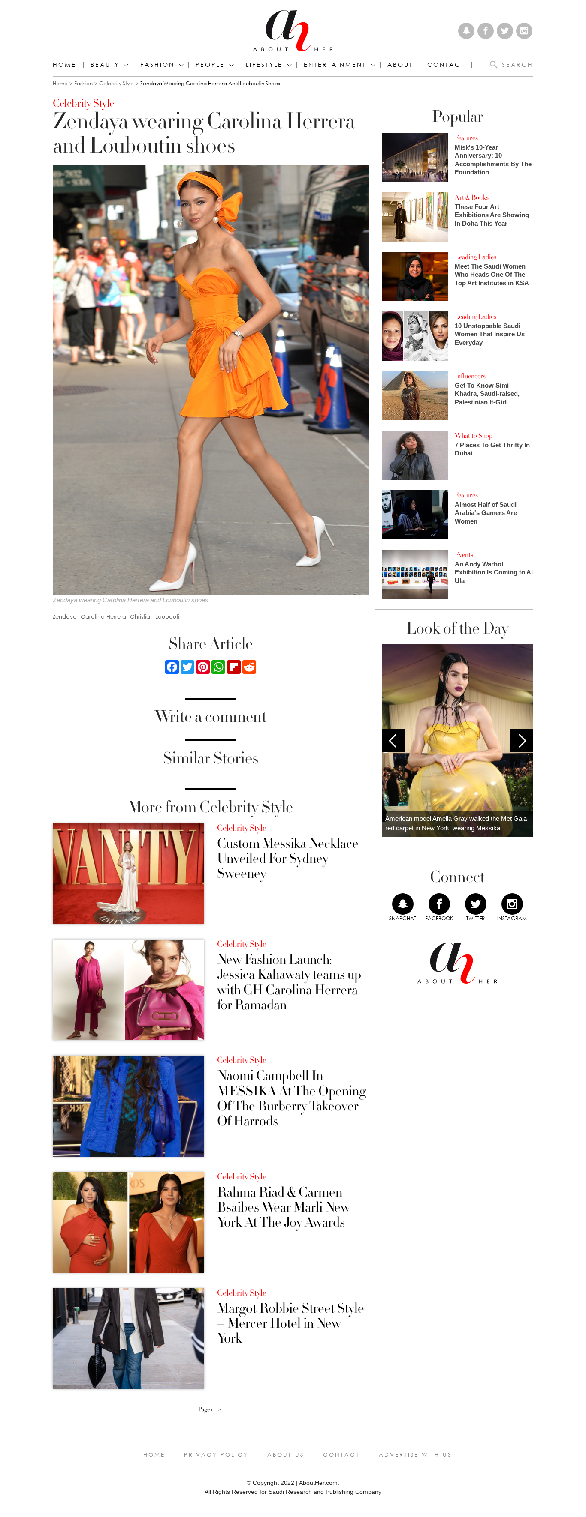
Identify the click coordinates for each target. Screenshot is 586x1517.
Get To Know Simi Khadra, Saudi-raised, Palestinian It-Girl (487, 394)
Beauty (105, 65)
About (400, 65)
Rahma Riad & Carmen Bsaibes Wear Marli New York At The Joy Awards (283, 1207)
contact (446, 65)
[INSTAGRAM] (512, 904)
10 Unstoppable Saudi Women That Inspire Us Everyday (490, 334)
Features (466, 138)
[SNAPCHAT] (403, 904)
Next (521, 740)
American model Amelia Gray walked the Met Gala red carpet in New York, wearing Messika (456, 823)
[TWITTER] (475, 904)
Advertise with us (415, 1454)
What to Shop (473, 435)
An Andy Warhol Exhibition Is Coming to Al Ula (494, 572)
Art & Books (472, 197)
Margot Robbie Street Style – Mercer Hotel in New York (290, 1323)
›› (219, 1409)
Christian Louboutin (156, 616)
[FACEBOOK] (439, 904)
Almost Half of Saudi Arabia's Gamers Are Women (486, 513)
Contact (341, 1454)
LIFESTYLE (264, 65)
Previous (393, 740)
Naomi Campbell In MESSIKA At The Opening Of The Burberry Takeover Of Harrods (291, 1098)
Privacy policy (216, 1454)
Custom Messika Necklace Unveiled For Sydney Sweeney (288, 859)
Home (64, 65)
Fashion (157, 65)
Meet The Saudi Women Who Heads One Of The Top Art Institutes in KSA (492, 275)
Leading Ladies (475, 257)
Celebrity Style (116, 83)
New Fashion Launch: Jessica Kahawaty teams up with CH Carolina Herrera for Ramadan (289, 982)
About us (285, 1454)
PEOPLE (210, 65)
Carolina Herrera (103, 616)
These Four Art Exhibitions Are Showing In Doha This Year (492, 215)
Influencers (470, 376)
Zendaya (65, 616)
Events (464, 555)
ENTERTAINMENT (335, 65)
